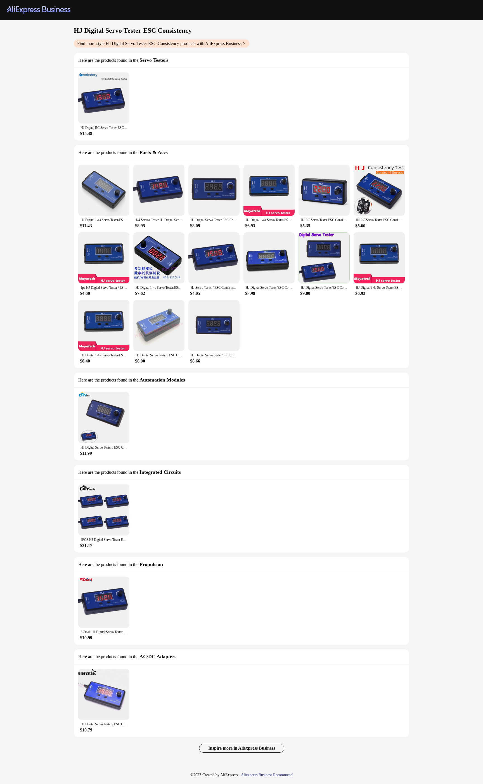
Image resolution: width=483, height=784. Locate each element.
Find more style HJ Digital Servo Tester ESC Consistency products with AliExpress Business (159, 43)
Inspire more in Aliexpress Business (241, 748)
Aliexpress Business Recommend (267, 775)
